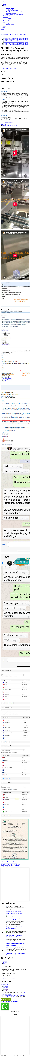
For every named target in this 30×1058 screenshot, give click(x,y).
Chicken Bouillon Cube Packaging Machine (10, 865)
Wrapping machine (10, 8)
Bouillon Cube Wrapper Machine (8, 996)
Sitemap (2, 994)
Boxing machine (9, 9)
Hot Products (25, 992)
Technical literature (10, 24)
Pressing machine (10, 6)
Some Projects (6, 15)
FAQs (4, 26)
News (7, 23)
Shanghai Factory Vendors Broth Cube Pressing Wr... (15, 954)
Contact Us (5, 27)
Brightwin (8, 18)
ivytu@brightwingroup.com (9, 978)
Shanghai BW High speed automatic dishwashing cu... (14, 912)
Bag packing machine (11, 13)
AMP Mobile (8, 994)
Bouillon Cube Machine (20, 995)
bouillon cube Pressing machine (10, 125)
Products (5, 5)
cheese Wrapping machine (13, 919)
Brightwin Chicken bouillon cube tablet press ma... (15, 944)
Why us (8, 19)
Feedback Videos (7, 20)
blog (4, 22)
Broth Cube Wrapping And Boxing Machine (10, 864)
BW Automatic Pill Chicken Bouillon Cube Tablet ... (14, 936)
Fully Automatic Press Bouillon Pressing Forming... (15, 927)
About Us (5, 17)
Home (4, 4)
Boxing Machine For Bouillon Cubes (9, 863)
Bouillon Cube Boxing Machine (8, 861)
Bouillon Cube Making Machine (8, 995)
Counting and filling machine (12, 10)
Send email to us (4, 68)
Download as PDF (12, 68)
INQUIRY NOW (4, 984)
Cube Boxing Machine (6, 867)
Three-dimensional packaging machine (14, 11)
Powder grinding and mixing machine (14, 14)
